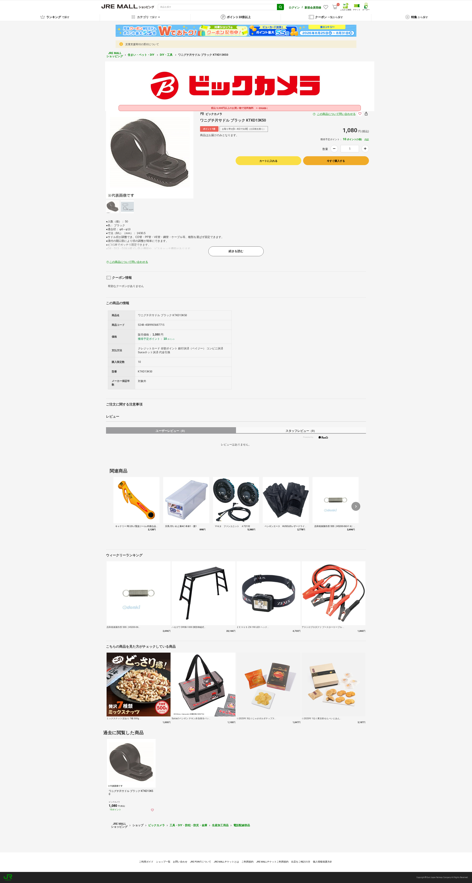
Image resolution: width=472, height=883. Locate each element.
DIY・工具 (166, 54)
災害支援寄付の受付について (142, 44)
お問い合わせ (180, 861)
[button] (355, 506)
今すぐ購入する (336, 160)
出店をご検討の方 (300, 861)
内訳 (367, 139)
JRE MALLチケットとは (226, 861)
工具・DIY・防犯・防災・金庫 (188, 825)
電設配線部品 (241, 825)
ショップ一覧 (163, 861)
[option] (149, 154)
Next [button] (165, 155)
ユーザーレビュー (171, 431)
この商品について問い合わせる (336, 114)
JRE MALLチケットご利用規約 (272, 861)
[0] (334, 7)
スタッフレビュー (301, 431)
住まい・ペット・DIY (141, 54)
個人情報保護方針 (322, 861)
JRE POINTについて (200, 861)
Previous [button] (134, 155)
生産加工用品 (220, 825)
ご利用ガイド (146, 861)
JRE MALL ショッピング (114, 54)
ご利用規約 (248, 861)
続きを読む (236, 251)
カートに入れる (268, 160)
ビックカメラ (156, 825)
